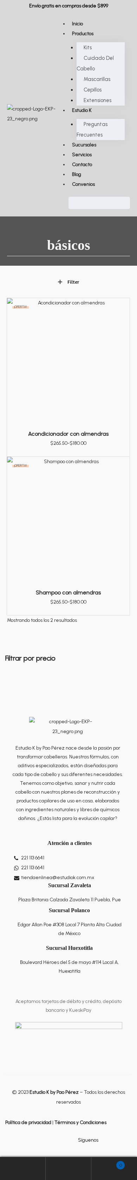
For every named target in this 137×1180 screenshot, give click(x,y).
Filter (73, 282)
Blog (76, 174)
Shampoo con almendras (68, 592)
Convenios (83, 184)
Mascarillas (97, 79)
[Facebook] (104, 1140)
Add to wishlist (121, 307)
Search (68, 1168)
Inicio (77, 24)
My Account (23, 1168)
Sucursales (84, 145)
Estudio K (82, 110)
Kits (88, 47)
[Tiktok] (128, 1140)
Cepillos (93, 90)
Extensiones (97, 100)
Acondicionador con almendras (68, 433)
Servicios (82, 155)
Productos (82, 34)
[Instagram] (116, 1140)
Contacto (82, 165)
